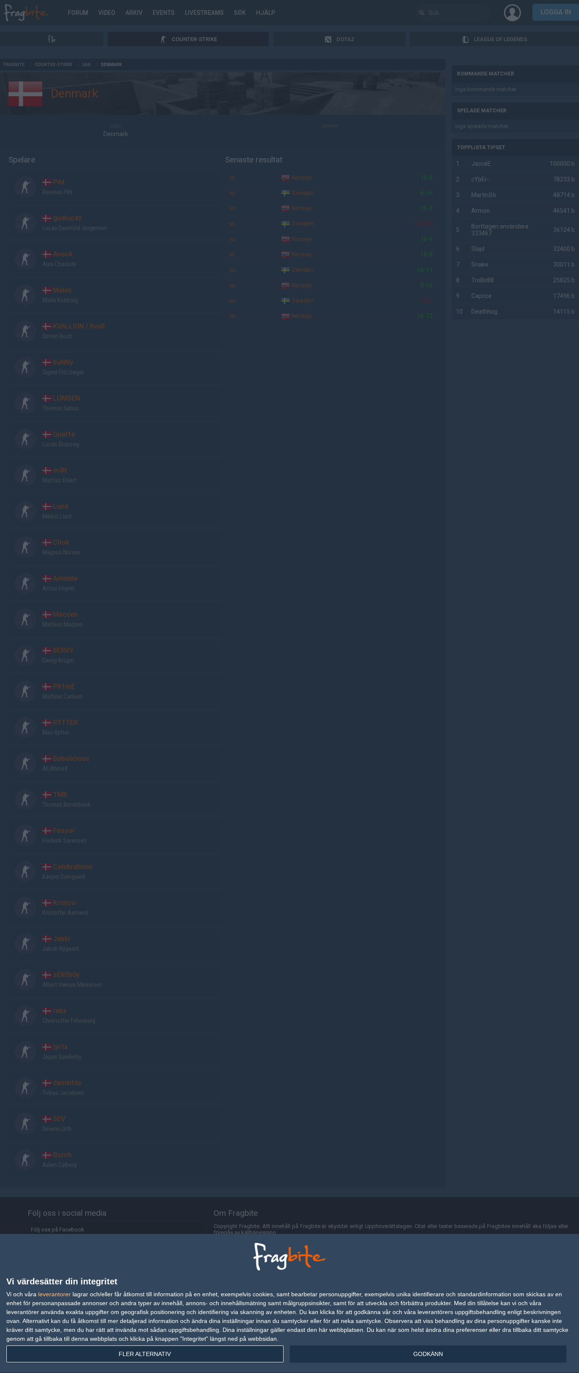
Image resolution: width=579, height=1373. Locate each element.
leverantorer (54, 1294)
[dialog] (289, 1303)
